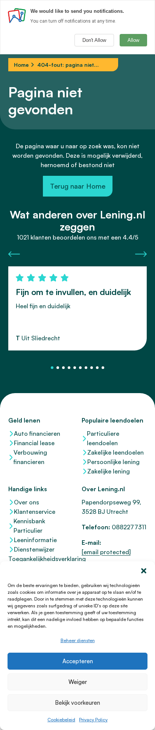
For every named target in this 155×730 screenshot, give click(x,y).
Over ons (26, 502)
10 (103, 367)
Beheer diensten (78, 640)
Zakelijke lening (108, 471)
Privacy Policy (93, 719)
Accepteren (77, 661)
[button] (143, 571)
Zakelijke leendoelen (115, 452)
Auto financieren (37, 433)
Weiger (77, 681)
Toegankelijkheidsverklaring (40, 558)
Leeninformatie (35, 540)
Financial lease (34, 443)
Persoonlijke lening (113, 462)
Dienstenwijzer (34, 549)
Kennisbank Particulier (29, 525)
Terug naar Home (77, 186)
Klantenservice (34, 511)
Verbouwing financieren (30, 457)
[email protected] (106, 552)
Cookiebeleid (61, 719)
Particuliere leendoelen (103, 438)
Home (21, 64)
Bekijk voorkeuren (77, 702)
